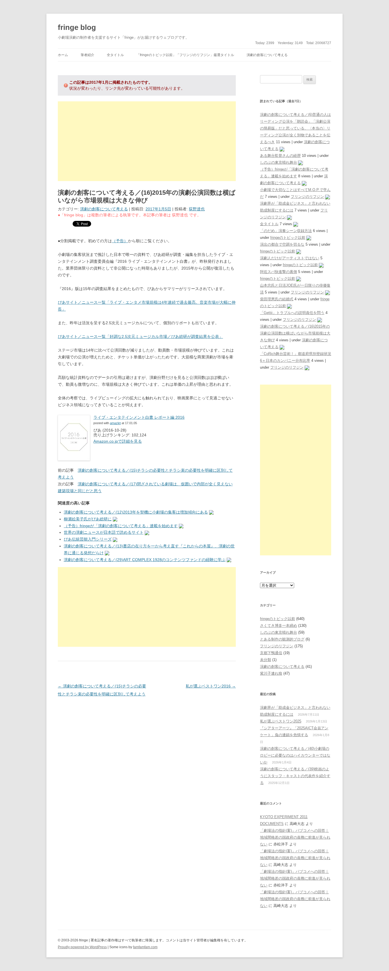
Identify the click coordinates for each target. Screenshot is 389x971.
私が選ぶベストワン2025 (280, 721)
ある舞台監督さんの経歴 (280, 155)
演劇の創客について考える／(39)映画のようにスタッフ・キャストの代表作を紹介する (295, 776)
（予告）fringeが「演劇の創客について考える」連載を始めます (121, 526)
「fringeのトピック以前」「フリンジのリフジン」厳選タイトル (185, 55)
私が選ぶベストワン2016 (211, 686)
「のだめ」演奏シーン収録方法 (286, 231)
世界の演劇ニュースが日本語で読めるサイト (104, 532)
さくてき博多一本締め (278, 625)
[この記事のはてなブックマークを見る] (211, 512)
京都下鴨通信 (271, 653)
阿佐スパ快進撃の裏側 (278, 272)
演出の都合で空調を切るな (282, 244)
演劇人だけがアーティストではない (289, 258)
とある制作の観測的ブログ (282, 639)
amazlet (115, 423)
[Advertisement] (147, 141)
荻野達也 (197, 209)
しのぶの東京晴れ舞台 (278, 162)
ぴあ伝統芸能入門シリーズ (88, 539)
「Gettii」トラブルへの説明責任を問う (292, 313)
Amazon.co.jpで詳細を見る (117, 441)
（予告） (120, 241)
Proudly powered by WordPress (82, 947)
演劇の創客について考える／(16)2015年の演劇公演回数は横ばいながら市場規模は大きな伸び (295, 333)
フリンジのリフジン (307, 196)
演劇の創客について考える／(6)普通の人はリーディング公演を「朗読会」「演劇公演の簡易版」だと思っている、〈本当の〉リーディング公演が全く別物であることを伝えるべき (295, 128)
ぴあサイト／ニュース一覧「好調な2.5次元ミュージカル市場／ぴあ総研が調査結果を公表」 (140, 336)
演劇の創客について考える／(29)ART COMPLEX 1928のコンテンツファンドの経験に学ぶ (145, 559)
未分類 (265, 660)
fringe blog (77, 27)
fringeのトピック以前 (287, 237)
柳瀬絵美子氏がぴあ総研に (88, 519)
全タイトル (115, 55)
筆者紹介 (87, 55)
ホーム (63, 55)
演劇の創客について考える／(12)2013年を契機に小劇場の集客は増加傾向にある (136, 512)
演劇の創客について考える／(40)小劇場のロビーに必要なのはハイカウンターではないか (295, 755)
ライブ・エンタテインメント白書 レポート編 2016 (139, 417)
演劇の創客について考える (267, 55)
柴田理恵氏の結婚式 (276, 299)
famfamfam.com (145, 947)
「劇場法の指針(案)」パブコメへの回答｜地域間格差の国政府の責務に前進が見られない (295, 837)
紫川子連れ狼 (271, 673)
